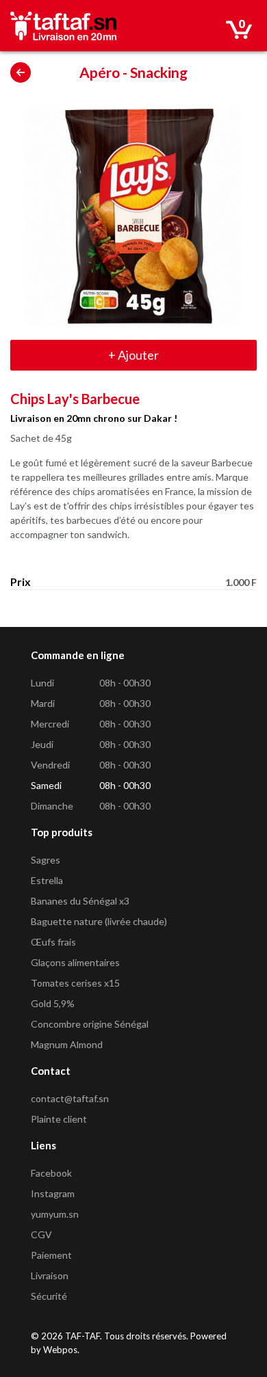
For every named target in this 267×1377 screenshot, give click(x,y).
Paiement (51, 1255)
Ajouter (133, 354)
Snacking (159, 72)
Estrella (47, 880)
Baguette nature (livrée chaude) (99, 921)
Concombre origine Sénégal (90, 1024)
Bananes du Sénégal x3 (80, 901)
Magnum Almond (67, 1044)
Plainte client (59, 1119)
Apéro (99, 72)
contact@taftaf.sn (70, 1098)
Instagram (53, 1193)
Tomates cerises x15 (75, 983)
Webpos (60, 1349)
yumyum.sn (55, 1214)
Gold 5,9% (53, 1003)
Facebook (51, 1173)
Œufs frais (53, 942)
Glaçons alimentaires (75, 962)
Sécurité (49, 1296)
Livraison (49, 1275)
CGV (41, 1234)
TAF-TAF (82, 1336)
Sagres (45, 860)
